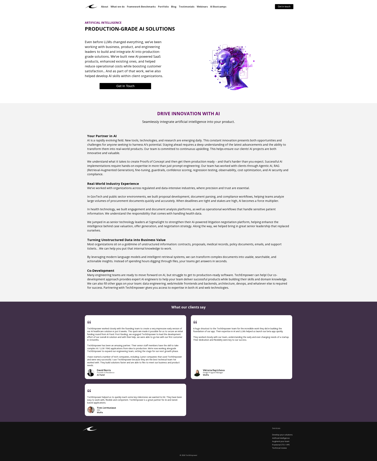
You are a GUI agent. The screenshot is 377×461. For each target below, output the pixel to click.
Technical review (279, 448)
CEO (98, 410)
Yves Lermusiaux (106, 407)
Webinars (202, 6)
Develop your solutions (282, 434)
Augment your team (280, 441)
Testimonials (186, 6)
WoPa (206, 374)
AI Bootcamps (218, 6)
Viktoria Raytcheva (214, 370)
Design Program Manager (213, 372)
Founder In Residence (105, 372)
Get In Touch (125, 86)
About (104, 6)
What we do (118, 6)
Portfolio (163, 6)
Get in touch (284, 6)
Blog (173, 6)
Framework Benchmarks (141, 6)
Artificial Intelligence (281, 438)
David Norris (104, 370)
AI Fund (101, 374)
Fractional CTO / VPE (281, 444)
